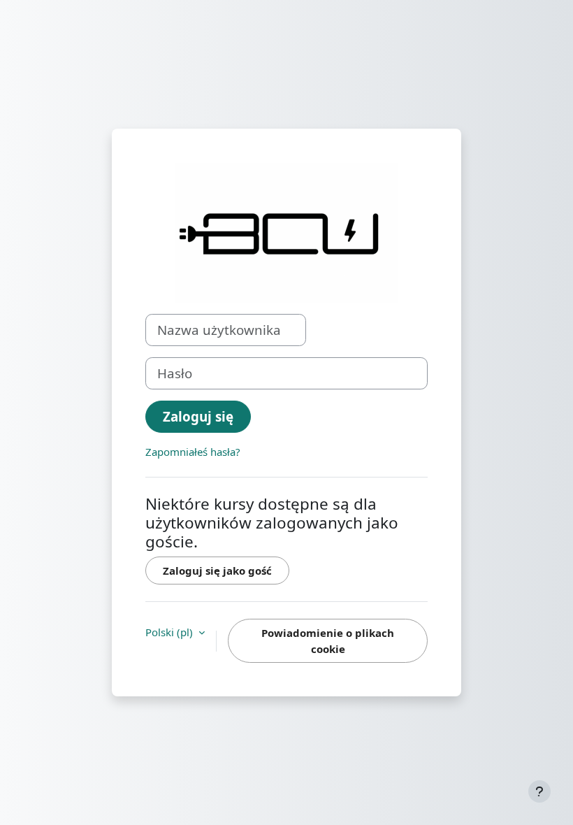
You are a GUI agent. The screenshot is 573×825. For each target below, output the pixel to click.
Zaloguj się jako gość (217, 571)
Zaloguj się (198, 416)
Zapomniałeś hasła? (192, 452)
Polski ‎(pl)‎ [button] (170, 632)
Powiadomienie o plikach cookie (327, 641)
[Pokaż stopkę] (539, 791)
